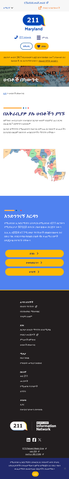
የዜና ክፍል (24, 358)
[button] (12, 8)
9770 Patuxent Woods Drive (33, 448)
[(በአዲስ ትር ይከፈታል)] (34, 426)
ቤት (5, 93)
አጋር (22, 404)
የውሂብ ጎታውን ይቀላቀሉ (31, 409)
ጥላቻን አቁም (26, 316)
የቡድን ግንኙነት (27, 306)
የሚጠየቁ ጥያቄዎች (29, 386)
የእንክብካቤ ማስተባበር (30, 311)
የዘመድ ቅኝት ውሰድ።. (48, 60)
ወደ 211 (24, 376)
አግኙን (23, 391)
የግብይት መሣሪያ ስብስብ (31, 363)
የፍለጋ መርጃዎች (27, 334)
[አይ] (64, 468)
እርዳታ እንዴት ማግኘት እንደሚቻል (35, 329)
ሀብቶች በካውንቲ (27, 345)
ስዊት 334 (33, 451)
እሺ (35, 474)
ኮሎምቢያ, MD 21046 (33, 454)
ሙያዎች (24, 381)
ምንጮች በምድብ (27, 339)
